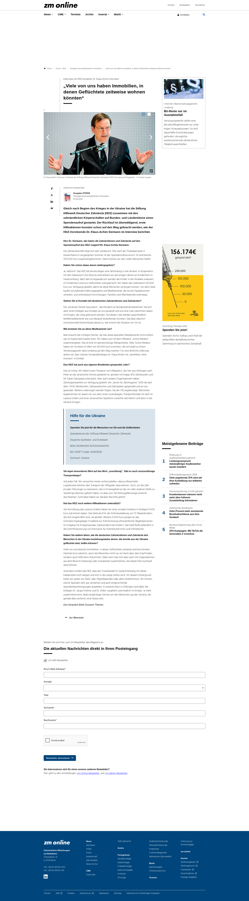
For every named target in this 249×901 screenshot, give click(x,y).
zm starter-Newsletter (116, 773)
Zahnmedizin (92, 860)
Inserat (102, 14)
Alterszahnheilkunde (158, 845)
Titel (46, 695)
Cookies (71, 893)
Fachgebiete (124, 855)
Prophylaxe (154, 849)
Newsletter (200, 5)
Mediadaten (185, 5)
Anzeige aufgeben (189, 877)
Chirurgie (122, 878)
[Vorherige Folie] (47, 137)
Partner (47, 893)
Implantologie (124, 862)
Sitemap (117, 893)
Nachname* (50, 720)
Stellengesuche (188, 866)
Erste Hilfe (90, 875)
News (47, 14)
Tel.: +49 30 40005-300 (54, 867)
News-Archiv (92, 864)
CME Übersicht (124, 841)
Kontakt (171, 5)
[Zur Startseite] (61, 5)
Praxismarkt (186, 870)
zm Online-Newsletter (88, 773)
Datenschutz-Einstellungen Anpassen (143, 893)
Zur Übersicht (76, 617)
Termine (76, 14)
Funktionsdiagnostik (158, 853)
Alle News (90, 845)
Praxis (88, 853)
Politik (89, 849)
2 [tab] (149, 114)
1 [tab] (143, 114)
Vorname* (49, 708)
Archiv (89, 14)
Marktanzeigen (155, 867)
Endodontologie (125, 866)
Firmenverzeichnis (157, 871)
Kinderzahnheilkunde (158, 841)
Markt (117, 14)
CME (61, 14)
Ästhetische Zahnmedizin (160, 857)
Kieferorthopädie (125, 870)
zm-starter (185, 851)
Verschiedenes (187, 873)
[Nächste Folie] (151, 137)
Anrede (48, 682)
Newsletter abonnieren (58, 758)
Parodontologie (124, 859)
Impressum (104, 893)
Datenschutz (85, 893)
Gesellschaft (91, 857)
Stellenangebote (188, 862)
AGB (58, 893)
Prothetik (122, 874)
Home (49, 68)
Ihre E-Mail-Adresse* (55, 669)
